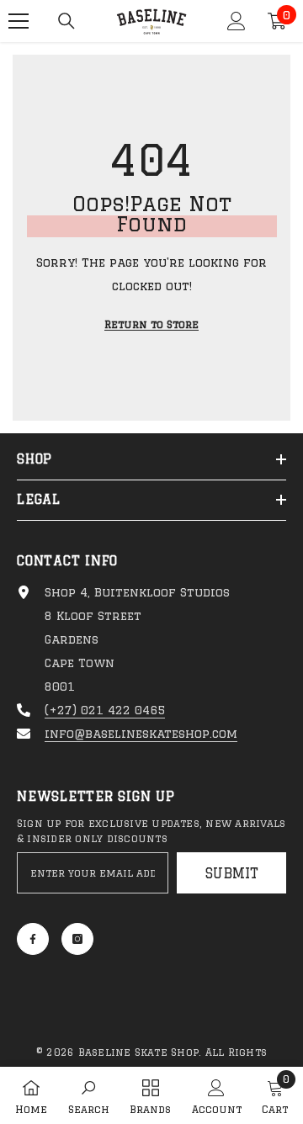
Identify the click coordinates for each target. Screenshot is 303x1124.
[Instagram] (77, 939)
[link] (88, 1095)
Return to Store (151, 324)
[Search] (66, 21)
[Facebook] (33, 939)
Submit (231, 873)
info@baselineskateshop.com (141, 733)
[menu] (18, 21)
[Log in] (236, 21)
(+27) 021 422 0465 (105, 710)
